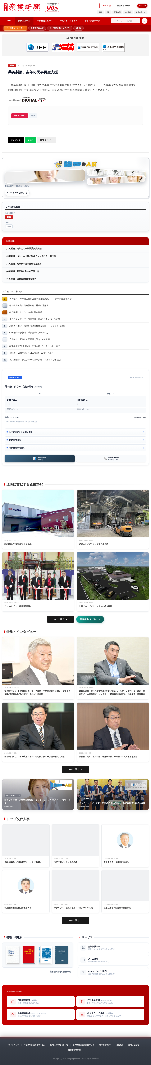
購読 (100, 12)
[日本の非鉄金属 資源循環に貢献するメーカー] (61, 955)
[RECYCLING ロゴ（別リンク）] (136, 785)
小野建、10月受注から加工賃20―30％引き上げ (31, 353)
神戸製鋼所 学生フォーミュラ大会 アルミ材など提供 (35, 359)
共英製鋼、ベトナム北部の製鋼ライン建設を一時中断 (31, 256)
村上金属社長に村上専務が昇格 (18, 908)
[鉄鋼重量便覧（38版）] (29, 955)
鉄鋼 (9, 217)
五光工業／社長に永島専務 (65, 862)
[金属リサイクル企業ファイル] (45, 955)
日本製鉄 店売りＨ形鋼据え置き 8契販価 (29, 339)
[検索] (144, 21)
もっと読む (59, 619)
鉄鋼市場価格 (15, 440)
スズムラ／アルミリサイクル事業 (93, 544)
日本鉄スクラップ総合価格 (20, 432)
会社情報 (128, 12)
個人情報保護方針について (83, 1045)
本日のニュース (19, 116)
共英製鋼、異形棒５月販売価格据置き (24, 263)
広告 (108, 12)
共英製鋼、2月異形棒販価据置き (21, 279)
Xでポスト (16, 140)
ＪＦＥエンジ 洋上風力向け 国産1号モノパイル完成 (34, 319)
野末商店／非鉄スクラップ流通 (18, 544)
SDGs (78, 28)
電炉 (33, 116)
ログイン (142, 5)
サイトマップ (13, 1045)
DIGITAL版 (106, 6)
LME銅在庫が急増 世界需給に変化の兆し (29, 332)
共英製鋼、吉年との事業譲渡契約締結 (24, 248)
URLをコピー (46, 140)
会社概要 (120, 1045)
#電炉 (9, 226)
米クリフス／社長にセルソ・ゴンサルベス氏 (73, 908)
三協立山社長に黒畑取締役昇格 (117, 908)
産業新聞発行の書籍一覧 (60, 971)
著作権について (105, 1045)
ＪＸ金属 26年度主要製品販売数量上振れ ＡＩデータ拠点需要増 (40, 298)
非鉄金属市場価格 (17, 448)
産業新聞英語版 (74, 1050)
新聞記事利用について (59, 1045)
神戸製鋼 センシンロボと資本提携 (25, 312)
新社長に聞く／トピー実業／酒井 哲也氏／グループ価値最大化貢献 (34, 756)
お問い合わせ (141, 12)
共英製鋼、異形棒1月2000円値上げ (22, 271)
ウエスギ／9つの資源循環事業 (17, 606)
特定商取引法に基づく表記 (34, 1045)
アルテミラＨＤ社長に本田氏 (116, 862)
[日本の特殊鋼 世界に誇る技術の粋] (12, 955)
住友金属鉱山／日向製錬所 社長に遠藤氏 (29, 305)
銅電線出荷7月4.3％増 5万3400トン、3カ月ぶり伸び (34, 346)
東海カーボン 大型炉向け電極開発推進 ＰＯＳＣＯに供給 (37, 326)
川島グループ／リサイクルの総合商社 (95, 606)
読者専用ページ (123, 6)
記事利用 (117, 12)
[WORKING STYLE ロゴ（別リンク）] (61, 785)
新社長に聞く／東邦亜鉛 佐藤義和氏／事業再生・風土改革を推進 (108, 756)
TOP (9, 21)
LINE (30, 140)
